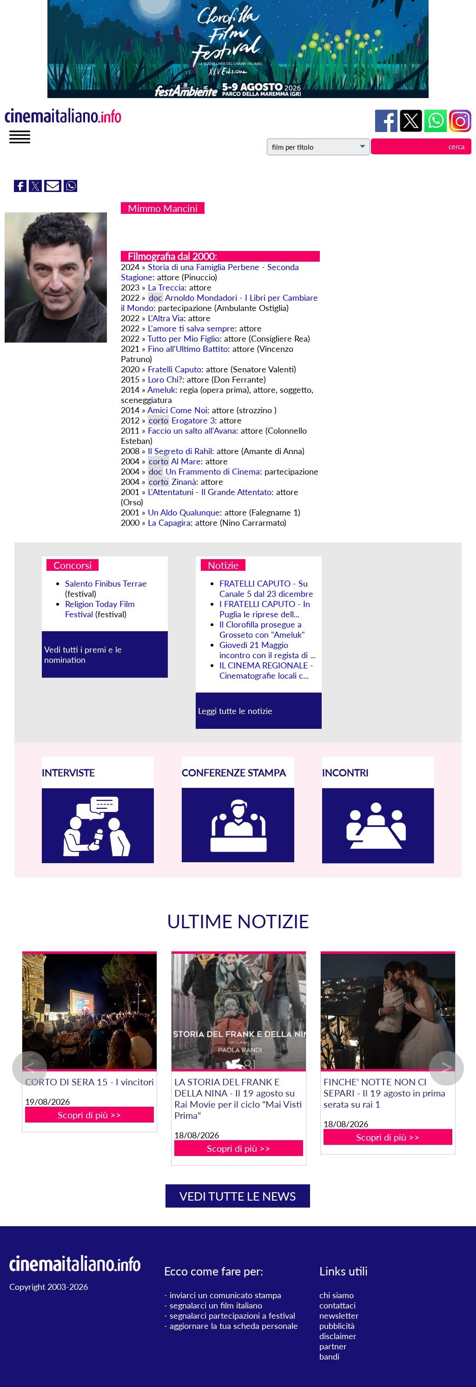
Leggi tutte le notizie (235, 711)
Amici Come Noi (177, 410)
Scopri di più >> (74, 1114)
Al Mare (186, 461)
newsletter (339, 1315)
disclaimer (338, 1336)
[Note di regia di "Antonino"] (372, 1011)
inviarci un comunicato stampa (225, 1295)
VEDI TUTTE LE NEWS (237, 1196)
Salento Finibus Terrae (106, 583)
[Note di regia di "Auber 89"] (74, 1011)
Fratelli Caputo (174, 369)
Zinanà (184, 481)
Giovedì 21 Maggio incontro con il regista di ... (267, 650)
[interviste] (98, 860)
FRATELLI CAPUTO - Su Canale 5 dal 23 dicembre (266, 588)
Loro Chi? (165, 379)
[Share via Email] (54, 189)
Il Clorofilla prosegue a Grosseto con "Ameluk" (262, 629)
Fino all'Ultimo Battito (188, 348)
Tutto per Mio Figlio (183, 338)
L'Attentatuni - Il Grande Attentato (209, 492)
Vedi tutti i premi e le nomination (83, 654)
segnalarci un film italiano (216, 1305)
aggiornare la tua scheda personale (234, 1326)
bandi (329, 1356)
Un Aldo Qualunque (184, 512)
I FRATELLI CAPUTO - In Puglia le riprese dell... (264, 609)
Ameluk (161, 389)
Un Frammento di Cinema (212, 471)
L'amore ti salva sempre (191, 328)
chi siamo (336, 1295)
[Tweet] (36, 189)
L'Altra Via (166, 318)
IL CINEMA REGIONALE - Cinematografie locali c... (266, 670)
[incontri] (378, 860)
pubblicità (337, 1326)
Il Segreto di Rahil (180, 451)
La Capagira (169, 522)
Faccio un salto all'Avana (192, 430)
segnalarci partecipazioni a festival (232, 1315)
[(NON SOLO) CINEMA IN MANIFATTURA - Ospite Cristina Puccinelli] (223, 1011)
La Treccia (166, 287)
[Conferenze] (238, 859)
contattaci (337, 1305)
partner (333, 1346)
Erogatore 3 (193, 420)
